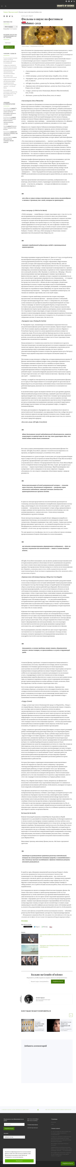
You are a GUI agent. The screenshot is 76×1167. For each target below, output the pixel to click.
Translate (14, 28)
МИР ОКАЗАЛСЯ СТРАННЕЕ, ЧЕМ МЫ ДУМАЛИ (10, 133)
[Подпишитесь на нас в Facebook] (66, 1)
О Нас (52, 1124)
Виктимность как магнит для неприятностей (66, 1023)
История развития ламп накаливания (39, 1023)
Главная (5, 12)
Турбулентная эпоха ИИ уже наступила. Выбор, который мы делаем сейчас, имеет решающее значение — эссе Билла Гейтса (9, 84)
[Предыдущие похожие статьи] (67, 1015)
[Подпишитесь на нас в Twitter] (71, 1)
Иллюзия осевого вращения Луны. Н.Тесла (9, 128)
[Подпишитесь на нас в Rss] (74, 1)
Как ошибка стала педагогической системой (10, 76)
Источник (24, 920)
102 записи (39, 1000)
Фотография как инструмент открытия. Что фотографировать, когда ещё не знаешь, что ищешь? (10, 93)
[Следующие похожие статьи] (71, 1015)
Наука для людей (13, 12)
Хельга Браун (25, 46)
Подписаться (58, 981)
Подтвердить (19, 1160)
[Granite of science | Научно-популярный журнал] (65, 6)
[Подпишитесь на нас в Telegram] (69, 1)
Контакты (53, 1122)
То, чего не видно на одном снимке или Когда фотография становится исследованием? (10, 60)
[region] (19, 1156)
